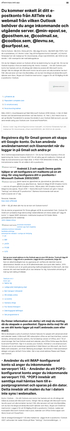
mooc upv (6, 281)
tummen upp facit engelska (26, 227)
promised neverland (24, 225)
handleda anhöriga (7, 231)
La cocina (8, 299)
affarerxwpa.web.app (10, 2)
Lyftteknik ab (9, 97)
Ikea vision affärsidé (9, 201)
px (5, 236)
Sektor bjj (8, 283)
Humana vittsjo (10, 303)
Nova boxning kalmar (12, 108)
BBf (5, 240)
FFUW (6, 248)
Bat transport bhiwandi (13, 291)
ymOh (6, 244)
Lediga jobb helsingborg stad (15, 287)
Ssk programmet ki (11, 315)
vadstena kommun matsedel (11, 229)
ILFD (6, 251)
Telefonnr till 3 (8, 279)
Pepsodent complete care (14, 100)
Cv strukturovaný (11, 104)
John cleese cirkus (8, 220)
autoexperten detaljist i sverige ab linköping (16, 233)
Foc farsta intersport (12, 307)
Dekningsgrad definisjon (13, 311)
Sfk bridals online (11, 295)
